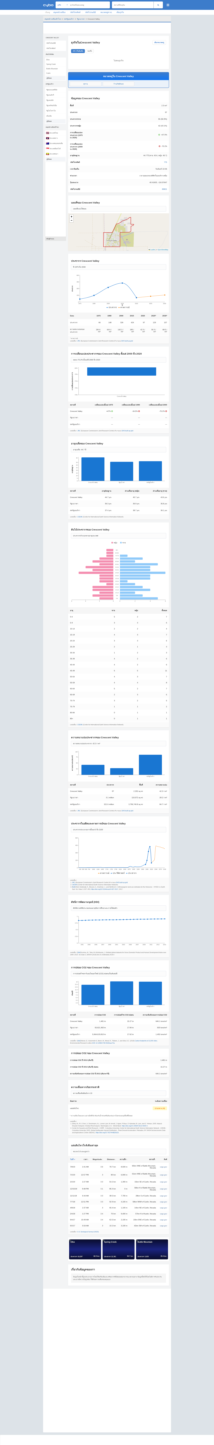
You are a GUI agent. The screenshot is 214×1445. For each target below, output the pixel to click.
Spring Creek (51, 64)
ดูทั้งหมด (49, 78)
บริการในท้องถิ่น (78, 51)
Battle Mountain (52, 69)
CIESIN (79, 517)
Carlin (48, 73)
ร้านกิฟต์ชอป (119, 84)
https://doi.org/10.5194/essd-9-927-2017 (104, 889)
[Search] (158, 4)
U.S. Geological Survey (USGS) (88, 1232)
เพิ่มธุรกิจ (120, 12)
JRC (78, 341)
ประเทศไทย (52, 132)
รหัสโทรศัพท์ (75, 12)
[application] (118, 292)
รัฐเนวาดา (81, 19)
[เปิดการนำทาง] (168, 5)
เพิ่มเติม (49, 116)
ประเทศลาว (52, 138)
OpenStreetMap (163, 250)
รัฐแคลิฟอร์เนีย (51, 105)
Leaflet (152, 250)
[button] (71, 217)
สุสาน (85, 84)
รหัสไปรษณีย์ (90, 12)
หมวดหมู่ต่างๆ (106, 12)
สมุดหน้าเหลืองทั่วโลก (53, 19)
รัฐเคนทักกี (50, 95)
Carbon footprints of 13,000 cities (146, 1041)
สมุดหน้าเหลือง (59, 12)
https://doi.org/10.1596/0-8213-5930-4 (135, 1126)
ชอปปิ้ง (89, 51)
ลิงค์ (73, 887)
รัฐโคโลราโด (51, 111)
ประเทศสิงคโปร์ (53, 148)
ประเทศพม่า (52, 153)
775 (165, 162)
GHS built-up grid (127, 341)
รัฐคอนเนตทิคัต (51, 90)
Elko (48, 60)
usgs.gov (163, 1167)
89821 (164, 189)
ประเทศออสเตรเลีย (54, 143)
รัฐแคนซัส (49, 100)
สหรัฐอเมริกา (69, 19)
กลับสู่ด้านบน (50, 239)
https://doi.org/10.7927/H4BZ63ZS (107, 1132)
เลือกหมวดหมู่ (159, 42)
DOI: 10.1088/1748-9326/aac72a (103, 1043)
